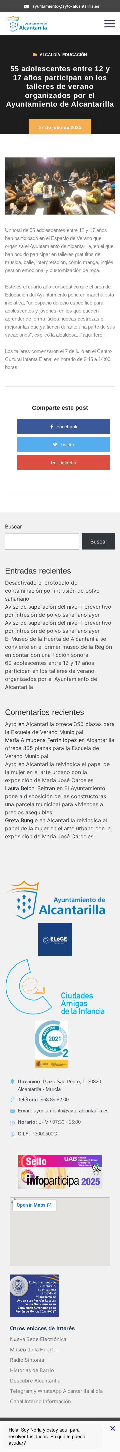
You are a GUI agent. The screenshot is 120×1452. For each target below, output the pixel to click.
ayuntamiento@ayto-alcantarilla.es (65, 6)
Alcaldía (50, 54)
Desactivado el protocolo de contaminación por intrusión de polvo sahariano (52, 590)
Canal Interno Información (40, 1401)
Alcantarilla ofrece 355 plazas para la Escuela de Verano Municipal (59, 748)
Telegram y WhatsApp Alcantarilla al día (56, 1391)
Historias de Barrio (32, 1370)
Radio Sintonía (27, 1360)
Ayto (11, 724)
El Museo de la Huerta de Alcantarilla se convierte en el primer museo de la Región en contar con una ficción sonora (58, 646)
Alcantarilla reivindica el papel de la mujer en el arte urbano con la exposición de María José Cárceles (57, 772)
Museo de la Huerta (33, 1349)
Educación (74, 54)
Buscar (13, 526)
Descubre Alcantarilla (35, 1380)
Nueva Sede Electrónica (38, 1339)
